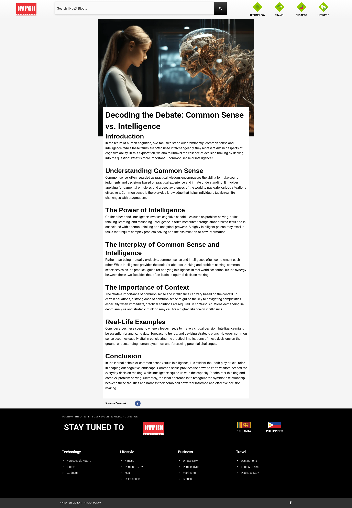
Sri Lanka (244, 431)
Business (185, 452)
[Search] (220, 8)
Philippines (274, 431)
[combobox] (134, 8)
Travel (241, 452)
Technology (71, 452)
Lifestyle (127, 452)
